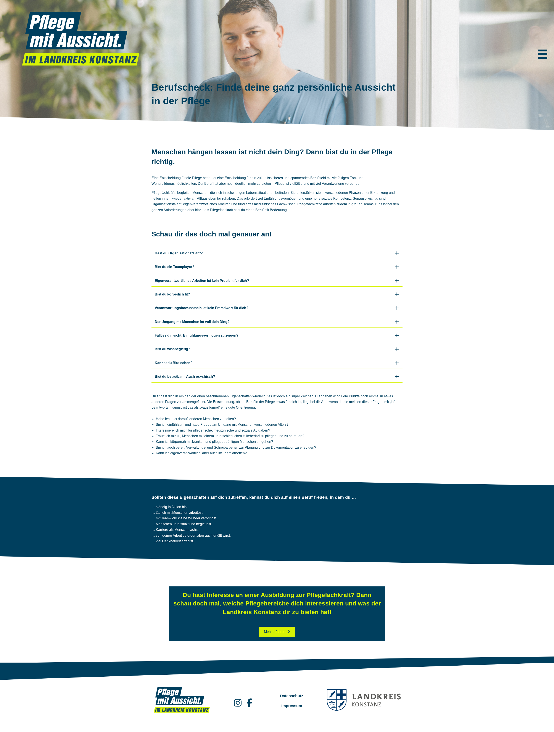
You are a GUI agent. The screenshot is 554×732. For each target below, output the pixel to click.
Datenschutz (291, 696)
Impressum (291, 706)
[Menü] (542, 54)
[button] (277, 253)
